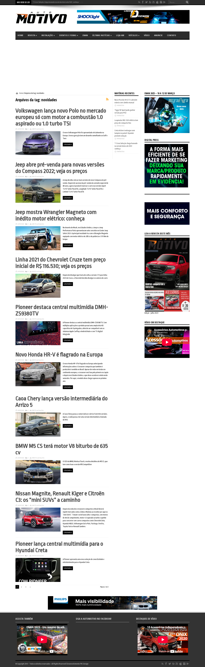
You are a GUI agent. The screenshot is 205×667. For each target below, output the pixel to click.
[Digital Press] (166, 187)
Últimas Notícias (102, 35)
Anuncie (158, 35)
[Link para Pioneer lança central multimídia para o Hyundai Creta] (37, 581)
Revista (32, 35)
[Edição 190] (167, 311)
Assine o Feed (107, 99)
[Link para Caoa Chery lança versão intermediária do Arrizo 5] (37, 436)
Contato (171, 35)
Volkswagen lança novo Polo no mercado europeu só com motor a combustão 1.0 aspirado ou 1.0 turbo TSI (60, 117)
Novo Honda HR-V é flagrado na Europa (59, 354)
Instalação (48, 35)
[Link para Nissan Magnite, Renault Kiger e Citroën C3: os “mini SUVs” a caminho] (37, 531)
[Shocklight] (133, 23)
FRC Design (84, 664)
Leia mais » (68, 144)
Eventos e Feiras (68, 35)
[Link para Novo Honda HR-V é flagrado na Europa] (37, 386)
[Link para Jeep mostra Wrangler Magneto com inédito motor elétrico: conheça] (37, 250)
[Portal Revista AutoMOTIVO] (45, 24)
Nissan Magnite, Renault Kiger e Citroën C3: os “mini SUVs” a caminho (59, 496)
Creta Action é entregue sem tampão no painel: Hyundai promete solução (125, 133)
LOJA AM (120, 35)
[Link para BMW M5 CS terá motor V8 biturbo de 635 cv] (37, 483)
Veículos (134, 35)
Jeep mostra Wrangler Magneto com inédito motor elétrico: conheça (55, 215)
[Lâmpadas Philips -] (102, 609)
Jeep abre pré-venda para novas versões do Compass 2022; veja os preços (59, 167)
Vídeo (147, 35)
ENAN (85, 35)
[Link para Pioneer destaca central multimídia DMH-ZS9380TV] (37, 345)
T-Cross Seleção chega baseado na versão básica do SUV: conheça (56, 2)
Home (20, 35)
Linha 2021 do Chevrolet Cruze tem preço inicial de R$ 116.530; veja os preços (60, 262)
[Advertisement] (102, 66)
